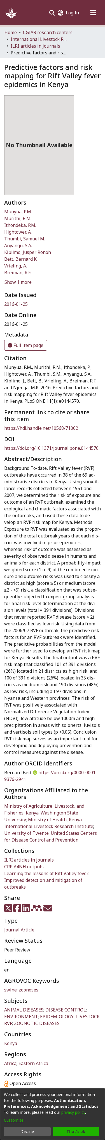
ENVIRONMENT (21, 1016)
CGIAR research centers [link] (48, 32)
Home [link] (10, 32)
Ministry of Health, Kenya (55, 819)
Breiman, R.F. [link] (17, 272)
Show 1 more (18, 282)
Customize (14, 1120)
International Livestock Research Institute (48, 826)
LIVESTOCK (88, 1016)
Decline (27, 1131)
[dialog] (52, 1114)
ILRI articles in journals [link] (35, 46)
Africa (10, 1063)
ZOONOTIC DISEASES (37, 1023)
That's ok (75, 1131)
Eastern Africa (33, 1063)
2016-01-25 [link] (16, 304)
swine (10, 990)
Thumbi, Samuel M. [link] (24, 239)
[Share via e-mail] (47, 910)
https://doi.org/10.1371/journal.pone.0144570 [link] (51, 448)
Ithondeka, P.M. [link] (20, 225)
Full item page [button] (27, 345)
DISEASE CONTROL (65, 1010)
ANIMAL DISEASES (23, 1010)
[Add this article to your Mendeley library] (37, 910)
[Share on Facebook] (17, 910)
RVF (8, 1023)
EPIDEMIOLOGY (57, 1016)
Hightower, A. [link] (18, 232)
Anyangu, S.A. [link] (18, 245)
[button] (11, 13)
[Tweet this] (8, 910)
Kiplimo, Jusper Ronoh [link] (27, 252)
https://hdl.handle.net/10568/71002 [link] (41, 428)
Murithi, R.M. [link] (17, 218)
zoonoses (28, 990)
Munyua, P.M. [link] (18, 212)
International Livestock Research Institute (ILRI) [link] (39, 39)
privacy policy (73, 1112)
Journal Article (19, 930)
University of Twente (26, 833)
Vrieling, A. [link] (15, 266)
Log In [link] (73, 13)
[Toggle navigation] (93, 12)
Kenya (10, 1043)
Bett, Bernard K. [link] (21, 259)
